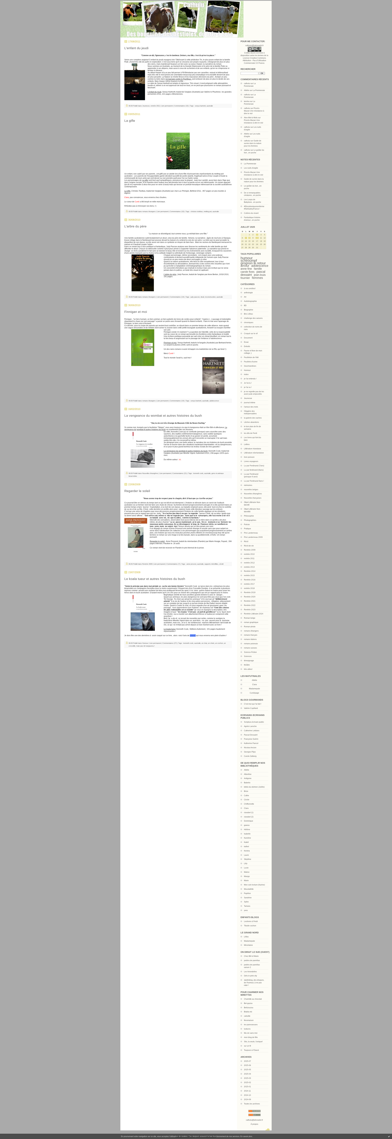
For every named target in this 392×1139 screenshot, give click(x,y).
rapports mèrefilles (211, 564)
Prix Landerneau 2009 (253, 537)
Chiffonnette (249, 804)
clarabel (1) (248, 812)
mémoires (248, 485)
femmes (257, 277)
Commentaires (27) (169, 643)
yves (246, 910)
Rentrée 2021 (249, 601)
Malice (246, 872)
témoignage (249, 661)
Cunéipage (254, 693)
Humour (247, 370)
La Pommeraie (259, 90)
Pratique (247, 529)
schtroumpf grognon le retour (253, 262)
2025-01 (247, 1087)
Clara (246, 808)
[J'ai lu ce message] (389, 1136)
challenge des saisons (253, 318)
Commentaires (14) (177, 297)
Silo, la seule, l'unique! (253, 1042)
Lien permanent (167, 106)
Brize (246, 791)
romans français (250, 635)
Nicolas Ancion (250, 748)
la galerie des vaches (253, 418)
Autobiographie (250, 301)
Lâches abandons (251, 422)
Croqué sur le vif (251, 333)
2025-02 (247, 1082)
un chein (211, 643)
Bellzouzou (248, 1008)
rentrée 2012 (249, 563)
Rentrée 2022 (249, 605)
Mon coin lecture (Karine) (254, 885)
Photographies (250, 520)
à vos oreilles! (249, 288)
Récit (246, 541)
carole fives (247, 271)
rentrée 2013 (249, 567)
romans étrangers (251, 631)
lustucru (247, 1029)
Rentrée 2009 (249, 550)
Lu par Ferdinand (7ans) (254, 466)
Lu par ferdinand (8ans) (254, 470)
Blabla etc (248, 1012)
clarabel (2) (248, 817)
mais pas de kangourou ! (145, 646)
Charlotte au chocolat (253, 999)
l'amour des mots (251, 407)
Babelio (247, 783)
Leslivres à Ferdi (251, 921)
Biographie (248, 310)
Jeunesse (248, 398)
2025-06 (247, 1065)
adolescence (259, 265)
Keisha (247, 851)
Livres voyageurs (251, 461)
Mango (247, 876)
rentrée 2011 (249, 558)
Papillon (247, 893)
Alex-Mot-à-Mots (251, 118)
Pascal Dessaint (250, 735)
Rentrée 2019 (249, 592)
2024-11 (247, 1091)
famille (258, 268)
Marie (246, 880)
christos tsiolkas (197, 211)
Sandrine (248, 898)
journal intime (249, 403)
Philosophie (249, 516)
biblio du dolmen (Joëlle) (254, 787)
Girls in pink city (250, 976)
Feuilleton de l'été (251, 357)
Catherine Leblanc (251, 731)
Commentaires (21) (179, 473)
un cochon (219, 643)
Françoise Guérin (251, 739)
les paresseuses (251, 1025)
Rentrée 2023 (249, 610)
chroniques (248, 322)
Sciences (248, 656)
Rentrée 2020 (249, 597)
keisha (246, 101)
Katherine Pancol (251, 743)
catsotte (247, 1016)
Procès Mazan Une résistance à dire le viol (254, 111)
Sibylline (247, 859)
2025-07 (247, 1061)
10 (257, 238)
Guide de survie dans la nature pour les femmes (252, 143)
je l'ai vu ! (248, 387)
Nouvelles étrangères (253, 494)
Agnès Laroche (250, 726)
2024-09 (247, 1099)
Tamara (247, 906)
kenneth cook (198, 473)
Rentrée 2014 (249, 571)
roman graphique (251, 622)
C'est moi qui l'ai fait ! (252, 704)
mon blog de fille (251, 1037)
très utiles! (248, 669)
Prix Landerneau (251, 533)
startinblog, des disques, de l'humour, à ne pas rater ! (254, 982)
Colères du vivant (251, 213)
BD (245, 305)
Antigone (247, 778)
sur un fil (247, 1046)
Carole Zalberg (250, 756)
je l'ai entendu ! (250, 379)
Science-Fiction (250, 652)
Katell (246, 842)
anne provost (191, 564)
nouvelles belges (251, 489)
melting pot (208, 211)
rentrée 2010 (249, 554)
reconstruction (210, 297)
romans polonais (251, 644)
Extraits (247, 346)
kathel (246, 846)
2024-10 (247, 1095)
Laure (246, 855)
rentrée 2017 (249, 584)
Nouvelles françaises (252, 498)
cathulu (247, 83)
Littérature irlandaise (252, 449)
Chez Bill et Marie (251, 956)
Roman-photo (249, 627)
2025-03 (247, 1078)
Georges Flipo (250, 752)
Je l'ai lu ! (248, 383)
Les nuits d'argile (251, 168)
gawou (247, 825)
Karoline (247, 838)
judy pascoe (195, 297)
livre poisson (249, 457)
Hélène (247, 829)
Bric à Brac (248, 314)
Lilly (245, 863)
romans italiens (250, 639)
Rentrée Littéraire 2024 (253, 614)
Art (245, 297)
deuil (202, 297)
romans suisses (250, 648)
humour (247, 258)
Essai (246, 342)
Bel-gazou (248, 1003)
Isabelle (247, 834)
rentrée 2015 (249, 575)
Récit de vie (249, 546)
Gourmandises (250, 366)
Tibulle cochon (250, 926)
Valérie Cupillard (251, 708)
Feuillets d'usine (250, 362)
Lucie (246, 868)
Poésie (247, 524)
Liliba (246, 937)
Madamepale (254, 689)
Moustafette (249, 889)
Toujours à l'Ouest (251, 1050)
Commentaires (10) (181, 106)
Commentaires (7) (173, 564)
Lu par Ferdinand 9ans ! (254, 481)
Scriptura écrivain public (254, 722)
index (246, 374)
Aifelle (246, 90)
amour (245, 265)
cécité (221, 564)
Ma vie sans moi (250, 1033)
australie (210, 106)
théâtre (247, 665)
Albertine (247, 774)
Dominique (248, 821)
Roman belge (249, 618)
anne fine (246, 268)
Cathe (246, 795)
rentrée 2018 (249, 588)
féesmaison (249, 1020)
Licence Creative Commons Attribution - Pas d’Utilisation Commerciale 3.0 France (254, 60)
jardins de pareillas (252, 960)
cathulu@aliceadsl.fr (254, 1120)
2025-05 (247, 1070)
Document (248, 338)
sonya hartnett (200, 106)
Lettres (247, 444)
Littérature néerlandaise (254, 453)
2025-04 (247, 1074)
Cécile (246, 800)
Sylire (246, 902)
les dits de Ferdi (250, 433)
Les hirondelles (250, 972)
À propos (254, 1124)
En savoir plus (246, 1136)
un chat (204, 643)
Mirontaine (248, 945)
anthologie (248, 293)
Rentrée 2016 (249, 580)
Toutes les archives (252, 1104)
